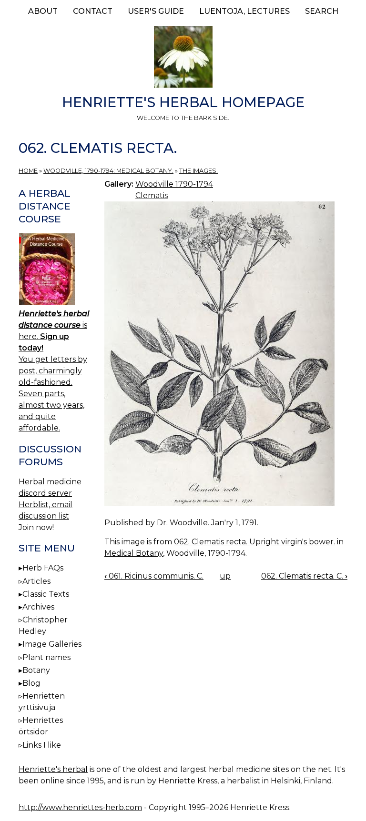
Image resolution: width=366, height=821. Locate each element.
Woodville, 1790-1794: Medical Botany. (108, 170)
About (43, 11)
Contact (92, 11)
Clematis (151, 195)
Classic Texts (45, 594)
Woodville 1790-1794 (174, 184)
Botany (36, 670)
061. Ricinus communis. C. (153, 576)
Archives (38, 606)
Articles (36, 581)
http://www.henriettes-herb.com (80, 807)
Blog (31, 683)
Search (321, 11)
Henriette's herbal (53, 769)
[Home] (183, 58)
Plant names (46, 657)
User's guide (156, 11)
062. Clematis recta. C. (304, 576)
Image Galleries (51, 644)
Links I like (41, 745)
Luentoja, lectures (244, 11)
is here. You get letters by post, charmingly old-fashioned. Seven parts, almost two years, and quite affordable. (54, 370)
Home (28, 170)
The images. (198, 170)
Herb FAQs (42, 567)
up (225, 576)
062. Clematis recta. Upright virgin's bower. (254, 541)
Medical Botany (133, 553)
